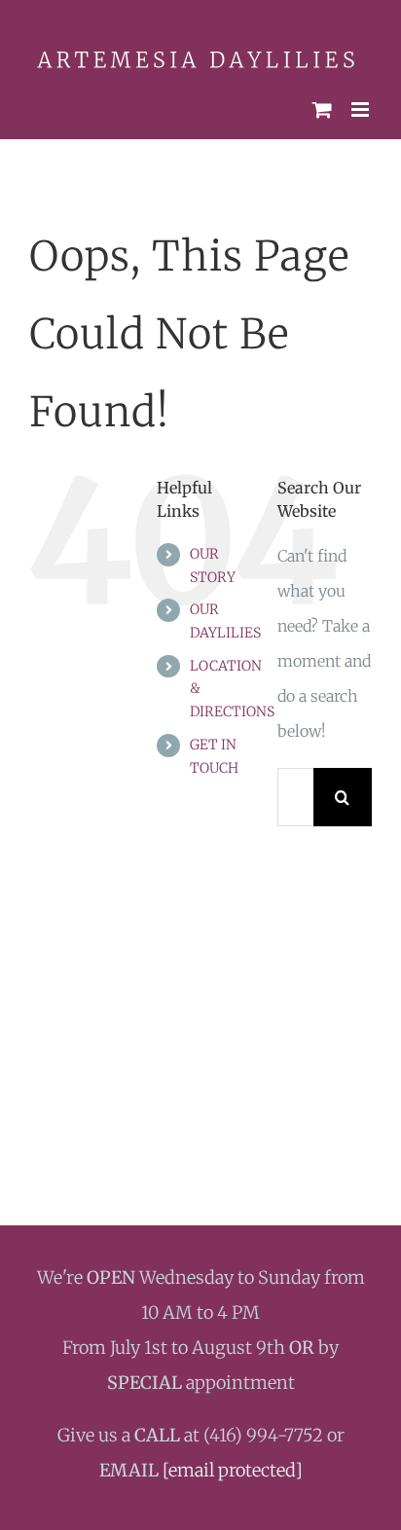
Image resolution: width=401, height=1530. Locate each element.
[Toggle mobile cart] (322, 102)
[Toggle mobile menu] (361, 102)
